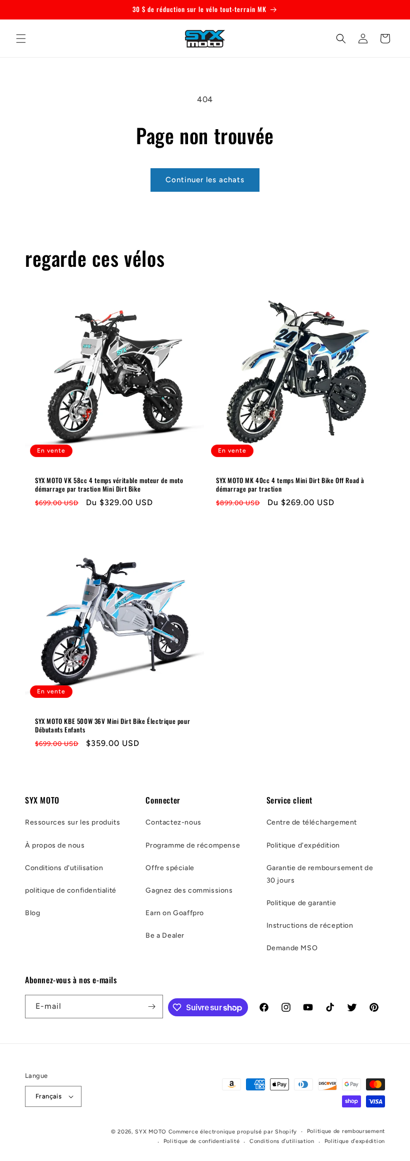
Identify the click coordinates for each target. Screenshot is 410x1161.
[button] (21, 39)
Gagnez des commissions (189, 890)
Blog (32, 913)
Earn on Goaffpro (175, 913)
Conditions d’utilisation (282, 1141)
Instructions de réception (310, 925)
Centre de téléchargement (311, 822)
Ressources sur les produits (72, 822)
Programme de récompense (193, 845)
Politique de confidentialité (202, 1141)
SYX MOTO (150, 1131)
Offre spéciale (170, 868)
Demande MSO (292, 948)
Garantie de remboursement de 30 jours (320, 874)
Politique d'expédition (303, 845)
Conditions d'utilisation (64, 868)
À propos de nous (55, 845)
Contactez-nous (173, 822)
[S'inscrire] (151, 1006)
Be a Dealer (165, 935)
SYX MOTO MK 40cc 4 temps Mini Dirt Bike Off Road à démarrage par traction (290, 484)
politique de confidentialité (70, 890)
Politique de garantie (301, 903)
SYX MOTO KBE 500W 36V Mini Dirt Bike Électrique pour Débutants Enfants (112, 725)
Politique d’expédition (354, 1141)
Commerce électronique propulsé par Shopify (232, 1131)
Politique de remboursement (346, 1131)
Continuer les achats (205, 179)
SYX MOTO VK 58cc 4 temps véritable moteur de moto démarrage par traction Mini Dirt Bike (109, 484)
